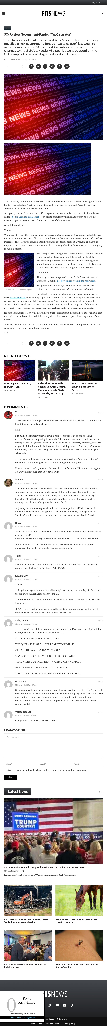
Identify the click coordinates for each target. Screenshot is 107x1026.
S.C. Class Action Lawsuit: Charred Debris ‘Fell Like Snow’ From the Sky (26, 921)
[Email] (66, 1005)
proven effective (17, 297)
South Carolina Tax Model (25, 216)
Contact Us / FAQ (36, 1024)
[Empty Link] (100, 792)
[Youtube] (59, 1005)
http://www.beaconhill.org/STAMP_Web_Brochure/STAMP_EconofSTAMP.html (56, 538)
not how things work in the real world (76, 280)
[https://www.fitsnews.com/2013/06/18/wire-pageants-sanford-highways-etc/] (19, 370)
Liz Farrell (45, 397)
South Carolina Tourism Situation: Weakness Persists (84, 386)
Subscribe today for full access (22, 1013)
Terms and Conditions (53, 1024)
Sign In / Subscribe (99, 3)
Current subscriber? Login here (22, 1017)
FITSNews (11, 59)
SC (7, 28)
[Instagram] (51, 1005)
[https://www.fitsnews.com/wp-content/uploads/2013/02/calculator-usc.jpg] (47, 196)
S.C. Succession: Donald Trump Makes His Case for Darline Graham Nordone (44, 867)
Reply (100, 412)
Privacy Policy (70, 1024)
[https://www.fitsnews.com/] (53, 994)
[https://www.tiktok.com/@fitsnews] (72, 1005)
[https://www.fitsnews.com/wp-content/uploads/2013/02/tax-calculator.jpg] (19, 270)
